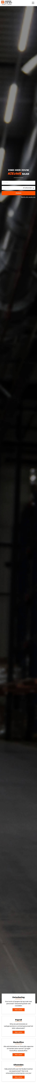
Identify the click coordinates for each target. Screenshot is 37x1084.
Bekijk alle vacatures (28, 197)
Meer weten (18, 1009)
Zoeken (18, 193)
